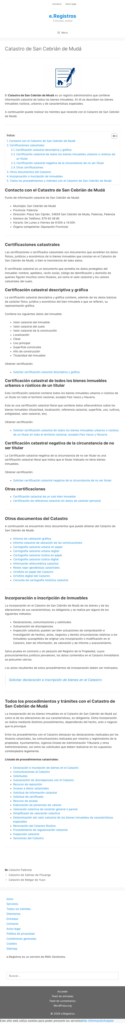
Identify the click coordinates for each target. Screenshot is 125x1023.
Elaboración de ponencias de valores (37, 805)
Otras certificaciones (29, 167)
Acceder (62, 991)
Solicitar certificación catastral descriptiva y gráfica (46, 372)
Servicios (12, 904)
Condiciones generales (21, 938)
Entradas (12, 919)
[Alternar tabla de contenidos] (113, 136)
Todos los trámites (19, 909)
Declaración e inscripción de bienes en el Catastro (46, 767)
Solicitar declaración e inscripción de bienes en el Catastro (55, 680)
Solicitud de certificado (28, 796)
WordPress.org (63, 1005)
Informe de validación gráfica (32, 538)
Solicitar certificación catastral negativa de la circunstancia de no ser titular (62, 480)
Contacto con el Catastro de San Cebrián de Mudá (42, 141)
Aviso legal (70, 4)
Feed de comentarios (63, 1001)
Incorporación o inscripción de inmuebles (36, 176)
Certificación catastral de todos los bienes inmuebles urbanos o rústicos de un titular (65, 156)
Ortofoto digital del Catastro (32, 576)
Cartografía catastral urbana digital (36, 551)
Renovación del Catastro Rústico (34, 825)
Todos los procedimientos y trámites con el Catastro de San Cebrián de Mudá (60, 180)
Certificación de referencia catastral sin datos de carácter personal (57, 500)
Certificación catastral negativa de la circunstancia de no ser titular (60, 163)
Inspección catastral (26, 834)
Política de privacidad (21, 933)
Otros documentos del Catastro (30, 172)
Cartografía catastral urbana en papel (37, 547)
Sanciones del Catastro (28, 838)
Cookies (12, 943)
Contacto (57, 4)
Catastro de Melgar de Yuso (27, 879)
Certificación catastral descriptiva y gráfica (43, 149)
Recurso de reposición (27, 784)
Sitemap (12, 948)
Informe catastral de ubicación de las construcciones (47, 542)
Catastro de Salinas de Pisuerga (30, 875)
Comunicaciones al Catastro (31, 771)
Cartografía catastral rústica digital (36, 559)
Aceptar (109, 1020)
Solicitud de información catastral (35, 792)
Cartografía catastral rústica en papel (37, 555)
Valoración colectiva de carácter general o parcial (45, 809)
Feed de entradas (62, 996)
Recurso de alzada (25, 801)
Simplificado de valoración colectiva (36, 813)
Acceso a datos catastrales (31, 788)
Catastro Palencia (20, 870)
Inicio (10, 899)
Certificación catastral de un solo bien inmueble (44, 496)
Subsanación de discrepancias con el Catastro (43, 780)
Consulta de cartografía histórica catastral (40, 580)
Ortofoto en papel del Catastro (33, 571)
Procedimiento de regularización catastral (40, 830)
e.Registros (62, 16)
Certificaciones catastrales (27, 145)
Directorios (14, 913)
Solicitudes (20, 776)
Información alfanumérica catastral (35, 563)
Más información (93, 1020)
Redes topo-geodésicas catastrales (36, 567)
